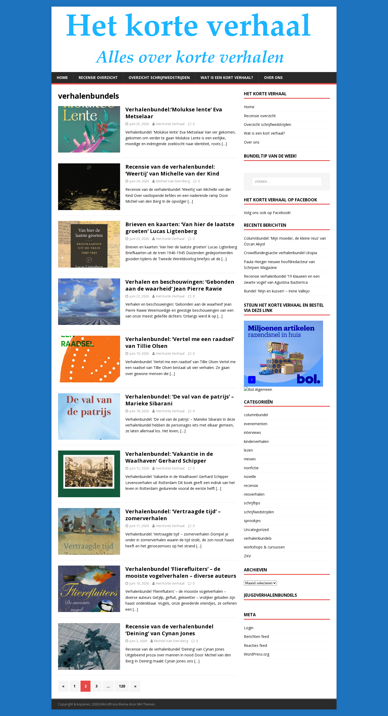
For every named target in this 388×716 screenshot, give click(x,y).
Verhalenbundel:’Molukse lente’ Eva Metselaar (173, 113)
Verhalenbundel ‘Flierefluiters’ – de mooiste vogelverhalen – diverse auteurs (180, 572)
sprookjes (252, 520)
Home (62, 77)
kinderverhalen (256, 441)
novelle (250, 476)
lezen (248, 450)
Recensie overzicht (98, 77)
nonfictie (251, 467)
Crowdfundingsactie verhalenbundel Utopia (280, 252)
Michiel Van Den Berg (173, 181)
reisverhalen (254, 494)
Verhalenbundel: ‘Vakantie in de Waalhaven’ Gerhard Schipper (169, 457)
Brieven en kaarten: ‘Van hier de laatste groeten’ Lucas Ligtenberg (179, 228)
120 (122, 686)
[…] (224, 143)
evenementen (255, 423)
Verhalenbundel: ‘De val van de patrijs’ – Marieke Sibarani (179, 400)
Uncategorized (256, 529)
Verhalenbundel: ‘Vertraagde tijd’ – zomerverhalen (173, 515)
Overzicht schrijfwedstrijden (159, 77)
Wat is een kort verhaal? (227, 77)
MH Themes (146, 704)
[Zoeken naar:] (287, 181)
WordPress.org (256, 654)
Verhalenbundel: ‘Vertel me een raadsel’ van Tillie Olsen (179, 342)
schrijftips (252, 502)
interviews (252, 432)
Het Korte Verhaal (170, 123)
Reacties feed (255, 645)
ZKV (247, 555)
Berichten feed (256, 636)
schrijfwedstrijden (259, 511)
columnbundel (256, 414)
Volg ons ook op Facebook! (267, 212)
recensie (251, 485)
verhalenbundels (258, 538)
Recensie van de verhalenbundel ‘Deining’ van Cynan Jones (169, 630)
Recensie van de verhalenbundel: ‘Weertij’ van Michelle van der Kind (172, 170)
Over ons (273, 77)
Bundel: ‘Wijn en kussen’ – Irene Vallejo (277, 290)
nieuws (250, 458)
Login (248, 627)
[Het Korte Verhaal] (191, 69)
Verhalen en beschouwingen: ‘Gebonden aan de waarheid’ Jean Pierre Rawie (179, 285)
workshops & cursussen (264, 546)
